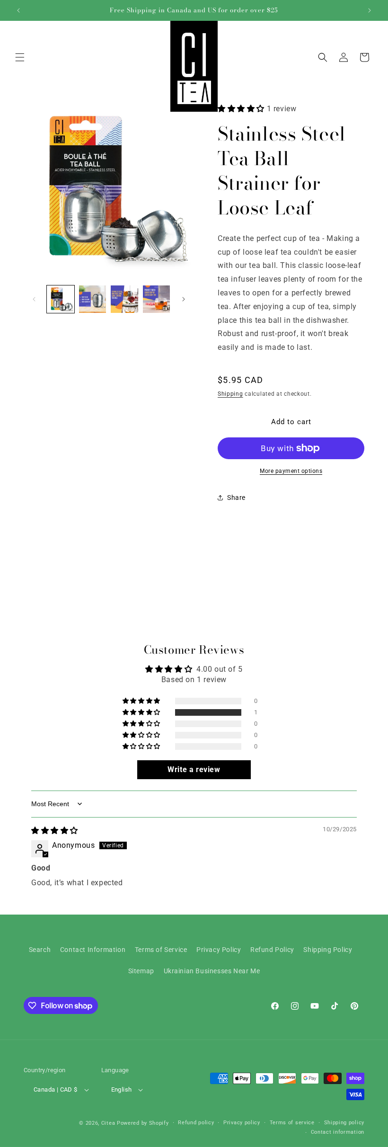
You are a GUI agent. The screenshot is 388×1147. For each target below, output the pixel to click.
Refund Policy (272, 949)
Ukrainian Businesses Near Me (212, 971)
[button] (19, 57)
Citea (108, 1123)
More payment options (291, 471)
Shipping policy (344, 1123)
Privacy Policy (218, 949)
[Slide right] (183, 299)
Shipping (230, 394)
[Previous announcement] (18, 10)
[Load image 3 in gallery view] (124, 299)
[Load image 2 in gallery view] (92, 299)
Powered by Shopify (143, 1123)
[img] (54, 830)
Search (40, 949)
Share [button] (236, 497)
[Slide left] (34, 299)
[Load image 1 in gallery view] (60, 299)
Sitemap (141, 971)
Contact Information (92, 949)
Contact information (337, 1132)
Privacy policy (241, 1123)
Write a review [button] (194, 769)
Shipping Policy (327, 949)
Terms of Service (161, 949)
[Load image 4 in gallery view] (156, 299)
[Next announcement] (369, 10)
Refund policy (196, 1123)
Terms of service (292, 1123)
